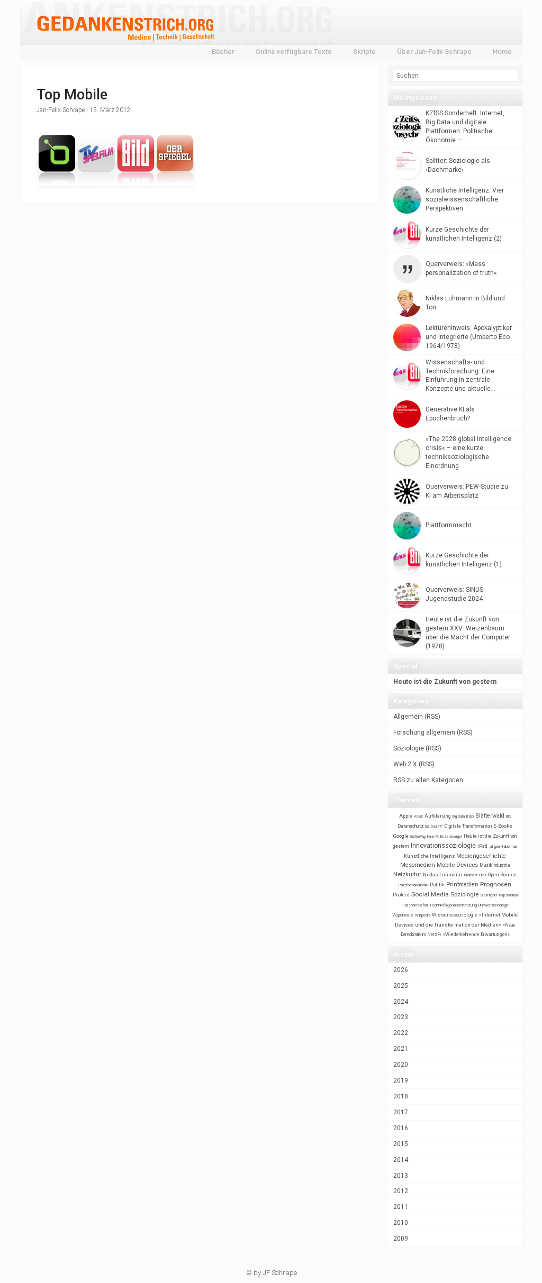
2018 (400, 1096)
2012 (400, 1191)
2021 (400, 1048)
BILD (470, 816)
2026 (400, 970)
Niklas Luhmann (442, 874)
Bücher (223, 52)
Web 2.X (405, 764)
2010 (400, 1222)
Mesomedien (417, 865)
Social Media (430, 894)
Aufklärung (437, 816)
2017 (400, 1112)
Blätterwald (489, 815)
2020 (400, 1064)
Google (401, 836)
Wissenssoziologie (454, 915)
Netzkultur (407, 874)
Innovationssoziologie (443, 845)
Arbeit (418, 816)
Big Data (459, 816)
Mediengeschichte (481, 856)
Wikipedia (422, 915)
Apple (405, 816)
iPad (482, 846)
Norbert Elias (475, 875)
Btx (508, 816)
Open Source (502, 874)
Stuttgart (488, 895)
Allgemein (408, 716)
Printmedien (462, 884)
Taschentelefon (415, 905)
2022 (400, 1033)
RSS (432, 716)
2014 (400, 1159)
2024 (400, 1001)
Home (502, 52)
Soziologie (408, 748)
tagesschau (508, 895)
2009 (400, 1238)
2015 (400, 1144)
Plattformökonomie (413, 885)
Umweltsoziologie (493, 905)
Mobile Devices (457, 864)
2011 (400, 1207)
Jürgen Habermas (503, 846)
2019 (400, 1080)
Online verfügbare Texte (294, 52)
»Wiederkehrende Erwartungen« (476, 934)
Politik (437, 884)
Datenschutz (410, 826)
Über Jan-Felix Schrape (434, 52)
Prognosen (495, 884)
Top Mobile (72, 94)
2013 (400, 1175)
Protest (401, 894)
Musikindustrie (495, 865)
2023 (400, 1017)
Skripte (364, 52)
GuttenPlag (418, 837)
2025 (400, 985)
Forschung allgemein (424, 732)
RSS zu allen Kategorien (428, 780)
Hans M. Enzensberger (444, 837)
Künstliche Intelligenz (429, 856)
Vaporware (402, 915)
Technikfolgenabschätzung (453, 905)
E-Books (502, 826)
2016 (400, 1128)
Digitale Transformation (468, 826)
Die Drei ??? (433, 826)
